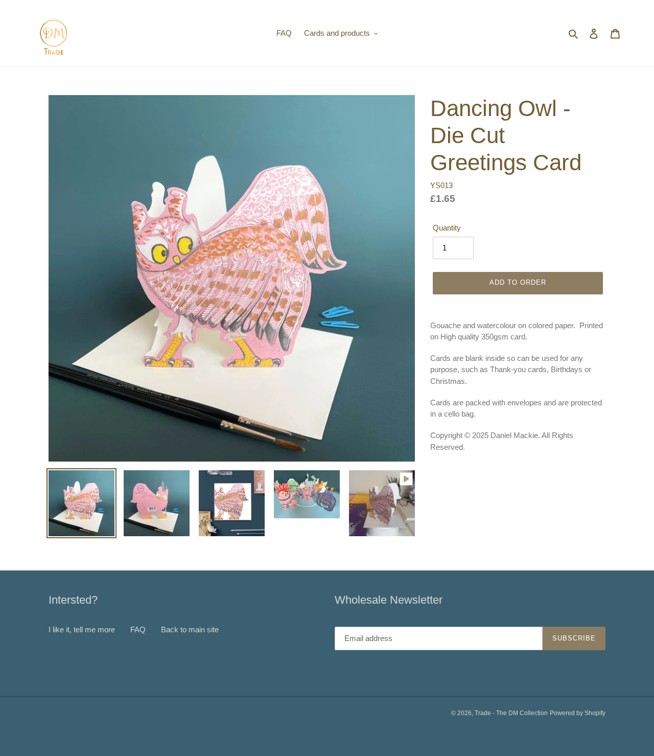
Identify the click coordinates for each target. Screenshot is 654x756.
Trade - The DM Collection (511, 713)
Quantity (447, 227)
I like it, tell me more (82, 629)
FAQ (138, 629)
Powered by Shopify (577, 713)
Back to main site (190, 629)
